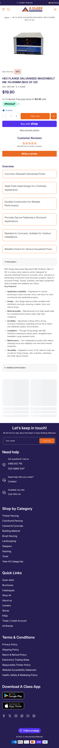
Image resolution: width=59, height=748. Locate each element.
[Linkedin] (34, 716)
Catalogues (8, 590)
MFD (18, 72)
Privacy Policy (9, 644)
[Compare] (54, 116)
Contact (12, 481)
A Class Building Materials (33, 737)
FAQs (5, 615)
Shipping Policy (10, 649)
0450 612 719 (15, 463)
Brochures (7, 585)
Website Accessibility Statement (19, 669)
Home (6, 17)
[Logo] (32, 9)
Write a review (29, 153)
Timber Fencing (10, 515)
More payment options (29, 130)
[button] (8, 9)
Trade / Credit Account (14, 620)
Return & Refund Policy (14, 654)
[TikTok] (21, 716)
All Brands (7, 625)
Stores (5, 610)
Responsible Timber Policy (16, 664)
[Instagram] (15, 716)
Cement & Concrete (12, 525)
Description (11, 262)
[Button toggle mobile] (4, 9)
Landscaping (9, 541)
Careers (6, 605)
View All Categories (12, 561)
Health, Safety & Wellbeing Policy (20, 675)
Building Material (11, 530)
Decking (6, 551)
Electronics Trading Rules (15, 659)
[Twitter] (9, 716)
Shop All (6, 595)
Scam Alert (8, 580)
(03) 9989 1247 (16, 468)
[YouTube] (28, 716)
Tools (5, 556)
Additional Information (16, 368)
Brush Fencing (9, 536)
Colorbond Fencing (12, 520)
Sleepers (7, 546)
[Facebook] (3, 716)
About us (7, 600)
